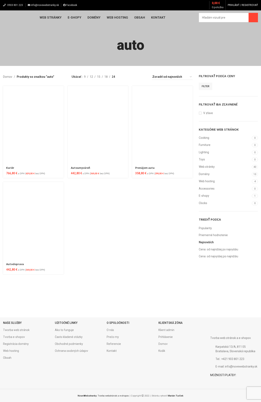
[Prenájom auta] (162, 125)
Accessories (207, 188)
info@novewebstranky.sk (44, 5)
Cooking (204, 137)
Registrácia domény (16, 343)
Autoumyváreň (80, 168)
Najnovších (206, 242)
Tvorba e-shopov (14, 337)
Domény (204, 174)
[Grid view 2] (131, 76)
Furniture (204, 145)
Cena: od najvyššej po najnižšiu (218, 256)
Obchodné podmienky (69, 343)
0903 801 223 (15, 5)
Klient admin (166, 330)
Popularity (205, 228)
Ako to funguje (64, 330)
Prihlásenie (165, 337)
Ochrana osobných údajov (71, 350)
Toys (202, 159)
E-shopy (204, 195)
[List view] (124, 76)
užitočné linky (66, 322)
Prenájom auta (145, 168)
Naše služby (12, 322)
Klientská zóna (170, 322)
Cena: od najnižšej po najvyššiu (218, 249)
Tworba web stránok (16, 330)
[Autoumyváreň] (98, 125)
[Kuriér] (33, 125)
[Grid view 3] (137, 76)
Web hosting (207, 181)
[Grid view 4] (144, 76)
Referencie (114, 343)
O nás (110, 330)
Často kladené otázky (69, 337)
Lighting (204, 152)
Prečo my (113, 337)
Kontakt (112, 350)
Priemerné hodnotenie (213, 235)
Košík (161, 350)
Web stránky (207, 166)
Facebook (71, 5)
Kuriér (10, 168)
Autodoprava (15, 264)
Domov (7, 76)
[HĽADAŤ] (253, 17)
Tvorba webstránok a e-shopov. (103, 395)
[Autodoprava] (33, 221)
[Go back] (112, 45)
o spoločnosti (118, 322)
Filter (205, 86)
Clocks (203, 203)
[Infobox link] (33, 295)
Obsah (7, 357)
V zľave (208, 113)
